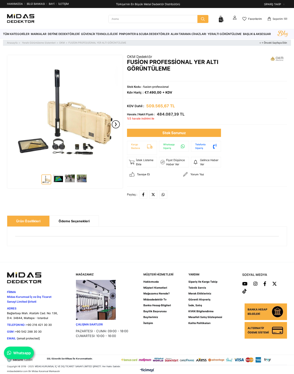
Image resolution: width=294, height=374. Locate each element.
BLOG (282, 34)
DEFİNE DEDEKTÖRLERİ (64, 34)
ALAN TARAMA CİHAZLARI (188, 34)
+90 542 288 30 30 (28, 331)
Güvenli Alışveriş (199, 299)
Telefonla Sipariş (200, 146)
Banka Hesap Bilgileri (157, 305)
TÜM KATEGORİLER (16, 34)
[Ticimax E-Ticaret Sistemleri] (147, 370)
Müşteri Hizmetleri (155, 287)
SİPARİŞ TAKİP (272, 4)
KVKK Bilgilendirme (201, 311)
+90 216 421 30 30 (39, 324)
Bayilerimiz (150, 317)
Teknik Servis (197, 287)
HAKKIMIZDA (15, 3)
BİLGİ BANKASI (36, 3)
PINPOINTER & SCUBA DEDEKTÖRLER (144, 34)
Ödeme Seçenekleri (74, 221)
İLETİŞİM (63, 3)
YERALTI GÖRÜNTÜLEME (225, 34)
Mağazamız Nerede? (156, 293)
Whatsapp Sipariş (169, 146)
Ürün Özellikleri (28, 221)
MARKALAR (38, 34)
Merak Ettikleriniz (199, 293)
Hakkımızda (151, 281)
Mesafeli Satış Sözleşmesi (205, 317)
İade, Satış (195, 305)
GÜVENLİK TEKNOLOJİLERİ (99, 34)
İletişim (148, 323)
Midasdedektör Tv (155, 299)
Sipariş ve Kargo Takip (202, 281)
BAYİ (51, 3)
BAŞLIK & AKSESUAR (257, 34)
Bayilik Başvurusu (155, 311)
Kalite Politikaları (199, 323)
